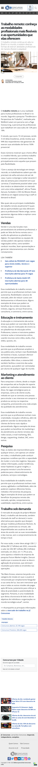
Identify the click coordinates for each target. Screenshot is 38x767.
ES (30, 13)
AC (6, 13)
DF (27, 13)
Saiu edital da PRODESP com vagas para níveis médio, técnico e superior (20, 264)
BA (20, 13)
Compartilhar (18, 76)
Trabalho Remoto (7, 619)
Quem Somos (13, 743)
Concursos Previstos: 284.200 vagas (14, 630)
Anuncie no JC (13, 748)
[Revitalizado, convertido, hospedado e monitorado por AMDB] (35, 764)
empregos (4, 622)
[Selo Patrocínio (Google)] (30, 8)
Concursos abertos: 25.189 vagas (13, 626)
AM (16, 13)
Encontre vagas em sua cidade (11, 662)
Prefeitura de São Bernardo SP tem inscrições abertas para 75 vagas (20, 272)
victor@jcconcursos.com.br (13, 81)
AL (9, 13)
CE (23, 13)
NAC (2, 13)
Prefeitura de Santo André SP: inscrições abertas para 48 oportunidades (17, 281)
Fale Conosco (24, 743)
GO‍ (33, 13)
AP (13, 13)
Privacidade (25, 748)
